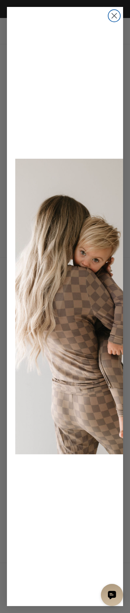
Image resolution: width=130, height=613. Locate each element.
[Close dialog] (114, 16)
